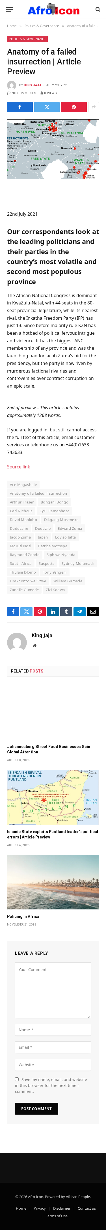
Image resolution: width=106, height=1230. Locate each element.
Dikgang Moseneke (61, 519)
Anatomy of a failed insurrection (38, 493)
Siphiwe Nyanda (61, 554)
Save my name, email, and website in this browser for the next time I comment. (51, 1085)
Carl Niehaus (21, 510)
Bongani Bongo (54, 502)
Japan (43, 537)
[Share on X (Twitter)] (47, 107)
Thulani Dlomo (23, 572)
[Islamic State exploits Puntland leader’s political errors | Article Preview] (53, 797)
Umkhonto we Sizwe (28, 580)
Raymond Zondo (25, 554)
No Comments (24, 93)
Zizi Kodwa (55, 589)
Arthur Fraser (22, 502)
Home (21, 1208)
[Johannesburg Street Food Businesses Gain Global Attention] (53, 712)
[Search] (97, 9)
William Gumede (67, 580)
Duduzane (19, 528)
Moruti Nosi (20, 545)
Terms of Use (57, 1215)
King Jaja (32, 85)
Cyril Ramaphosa (55, 510)
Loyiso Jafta (65, 537)
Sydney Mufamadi (78, 563)
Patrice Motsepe (52, 545)
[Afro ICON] (53, 9)
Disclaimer (61, 1208)
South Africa (21, 563)
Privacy (40, 1208)
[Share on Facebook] (20, 107)
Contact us (87, 1208)
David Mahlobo (23, 519)
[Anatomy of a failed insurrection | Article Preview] (53, 149)
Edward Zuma (70, 528)
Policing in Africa (23, 916)
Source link (18, 467)
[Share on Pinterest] (74, 107)
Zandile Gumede (24, 589)
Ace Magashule (23, 484)
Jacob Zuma (20, 537)
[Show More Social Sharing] (93, 107)
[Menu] (9, 9)
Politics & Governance (27, 39)
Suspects (47, 563)
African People (78, 1196)
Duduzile (43, 528)
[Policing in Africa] (53, 882)
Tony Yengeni (55, 572)
